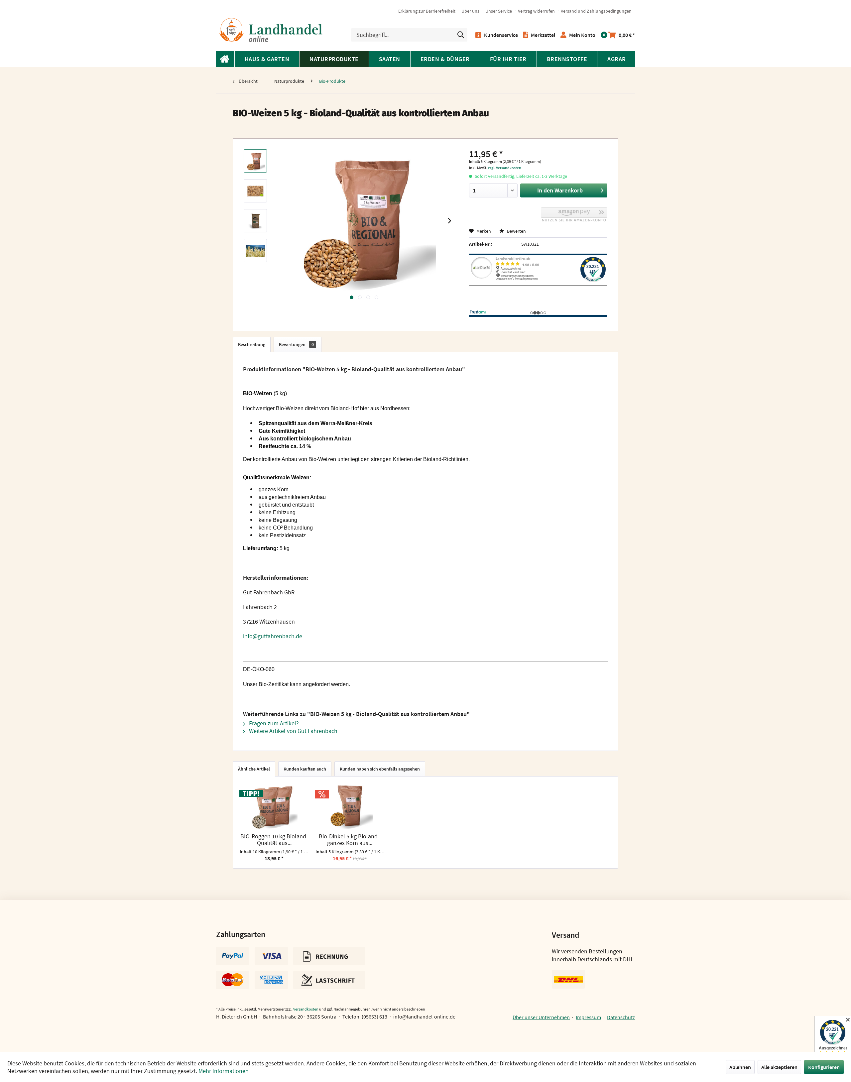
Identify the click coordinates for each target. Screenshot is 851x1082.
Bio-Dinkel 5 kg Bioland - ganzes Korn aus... (350, 839)
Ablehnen (740, 1067)
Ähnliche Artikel (254, 769)
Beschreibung (251, 344)
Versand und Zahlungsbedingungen (596, 11)
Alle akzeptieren (779, 1067)
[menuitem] (429, 11)
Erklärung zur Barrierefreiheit (427, 11)
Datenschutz (621, 1017)
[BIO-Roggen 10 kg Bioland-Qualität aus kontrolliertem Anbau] (274, 806)
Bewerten (516, 231)
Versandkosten (305, 1009)
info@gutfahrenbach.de (272, 636)
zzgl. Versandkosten (504, 167)
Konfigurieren (824, 1067)
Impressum (588, 1017)
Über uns (470, 11)
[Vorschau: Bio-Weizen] (255, 220)
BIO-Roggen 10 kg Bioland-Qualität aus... (274, 839)
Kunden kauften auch (305, 769)
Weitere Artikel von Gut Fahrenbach (292, 731)
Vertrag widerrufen (537, 11)
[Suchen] (460, 35)
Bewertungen (296, 344)
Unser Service (499, 11)
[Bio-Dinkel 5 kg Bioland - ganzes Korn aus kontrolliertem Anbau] (350, 806)
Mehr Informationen (223, 1071)
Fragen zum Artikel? (273, 723)
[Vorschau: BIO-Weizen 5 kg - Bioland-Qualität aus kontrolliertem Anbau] (255, 161)
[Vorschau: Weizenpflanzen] (255, 250)
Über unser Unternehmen (541, 1017)
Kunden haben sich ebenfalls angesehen (380, 769)
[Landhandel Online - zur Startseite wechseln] (270, 30)
